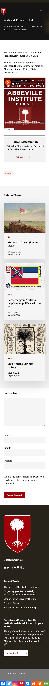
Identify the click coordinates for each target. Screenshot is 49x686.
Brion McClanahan (15, 26)
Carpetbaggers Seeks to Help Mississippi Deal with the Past (20, 593)
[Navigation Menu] (46, 10)
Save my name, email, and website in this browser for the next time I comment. (24, 480)
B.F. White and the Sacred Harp (20, 607)
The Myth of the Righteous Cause (21, 586)
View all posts (24, 157)
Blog (16, 29)
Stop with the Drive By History (20, 598)
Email (7, 447)
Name (7, 435)
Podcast (23, 29)
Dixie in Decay (11, 603)
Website (8, 460)
